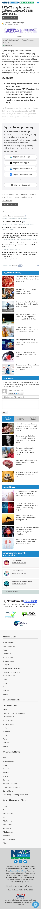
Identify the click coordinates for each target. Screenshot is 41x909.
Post (4, 412)
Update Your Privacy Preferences (20, 886)
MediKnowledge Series (11, 668)
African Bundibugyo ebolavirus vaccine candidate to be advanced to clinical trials (27, 493)
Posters (5, 687)
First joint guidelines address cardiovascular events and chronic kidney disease (26, 541)
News (5, 650)
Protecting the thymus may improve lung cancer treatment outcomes (27, 342)
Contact (6, 780)
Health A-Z (7, 654)
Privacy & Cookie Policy (11, 787)
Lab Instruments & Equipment (14, 713)
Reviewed (8, 45)
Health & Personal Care (11, 672)
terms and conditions (18, 871)
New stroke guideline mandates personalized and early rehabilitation (27, 367)
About (5, 758)
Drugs (5, 679)
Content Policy (8, 791)
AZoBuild (6, 836)
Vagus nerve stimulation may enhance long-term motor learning (26, 462)
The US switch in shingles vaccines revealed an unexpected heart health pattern (25, 451)
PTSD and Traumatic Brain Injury (12, 222)
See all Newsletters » (10, 592)
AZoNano (6, 810)
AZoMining (7, 828)
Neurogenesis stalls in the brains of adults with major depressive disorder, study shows (25, 439)
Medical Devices (9, 676)
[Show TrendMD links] (38, 265)
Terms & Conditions (10, 784)
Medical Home (8, 643)
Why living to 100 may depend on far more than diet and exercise (27, 474)
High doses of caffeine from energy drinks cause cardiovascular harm (26, 291)
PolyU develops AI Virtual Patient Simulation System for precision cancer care (27, 279)
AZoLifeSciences (9, 839)
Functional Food (9, 646)
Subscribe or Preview (19, 562)
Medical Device (17, 571)
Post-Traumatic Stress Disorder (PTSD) (14, 227)
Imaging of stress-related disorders (13, 216)
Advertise (6, 776)
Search (5, 765)
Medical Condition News (23, 197)
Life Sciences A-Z (9, 717)
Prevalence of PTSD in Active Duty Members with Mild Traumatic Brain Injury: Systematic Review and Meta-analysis (19, 245)
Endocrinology (17, 560)
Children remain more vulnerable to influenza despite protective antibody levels (27, 329)
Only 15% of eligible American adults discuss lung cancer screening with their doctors (27, 317)
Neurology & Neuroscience (22, 581)
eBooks (5, 683)
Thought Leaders (9, 661)
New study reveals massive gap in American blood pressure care (27, 354)
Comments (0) (7, 200)
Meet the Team (8, 761)
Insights (6, 665)
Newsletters (7, 769)
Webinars (6, 731)
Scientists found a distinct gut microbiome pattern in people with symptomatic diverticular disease (27, 427)
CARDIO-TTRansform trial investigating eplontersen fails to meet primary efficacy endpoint (27, 506)
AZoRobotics (7, 821)
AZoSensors (7, 825)
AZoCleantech (8, 813)
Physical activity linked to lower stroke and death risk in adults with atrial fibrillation (27, 304)
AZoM (5, 806)
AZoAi (5, 843)
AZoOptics (6, 817)
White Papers (8, 657)
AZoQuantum (8, 832)
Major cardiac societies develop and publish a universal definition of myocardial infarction (27, 530)
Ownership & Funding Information (15, 795)
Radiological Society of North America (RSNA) (18, 40)
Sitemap (6, 772)
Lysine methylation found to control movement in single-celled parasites (26, 517)
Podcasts (6, 691)
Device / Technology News (18, 194)
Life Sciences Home (10, 706)
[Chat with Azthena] (35, 904)
